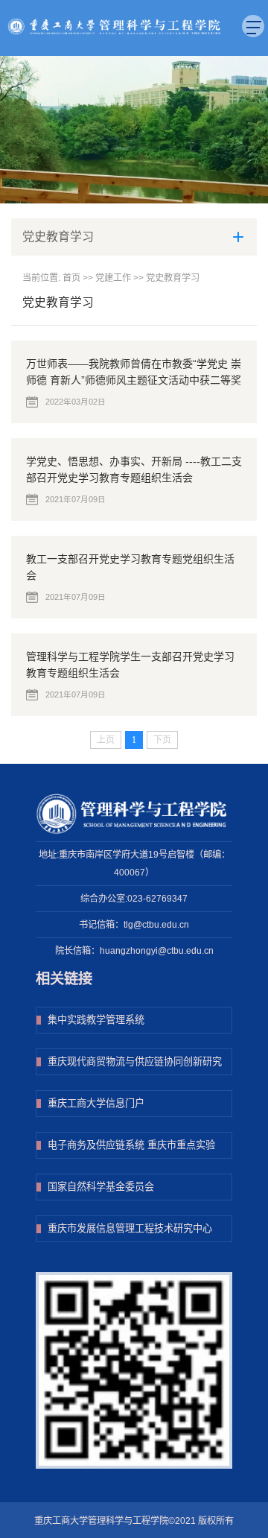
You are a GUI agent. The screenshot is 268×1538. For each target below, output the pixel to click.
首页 (71, 278)
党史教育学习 (173, 278)
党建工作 (113, 278)
